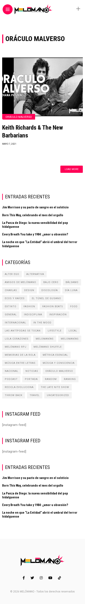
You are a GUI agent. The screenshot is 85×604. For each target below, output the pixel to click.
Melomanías (45, 338)
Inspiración (58, 314)
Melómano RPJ (15, 346)
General (11, 314)
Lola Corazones (17, 338)
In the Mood (42, 322)
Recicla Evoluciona (19, 387)
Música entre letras (20, 363)
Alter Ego (12, 274)
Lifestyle (54, 330)
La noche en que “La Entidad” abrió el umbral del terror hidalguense (39, 244)
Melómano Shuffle (48, 346)
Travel (35, 395)
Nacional (11, 371)
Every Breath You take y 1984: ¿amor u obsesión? (35, 234)
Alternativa (35, 274)
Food (74, 306)
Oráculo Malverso (18, 116)
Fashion (29, 306)
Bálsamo (72, 282)
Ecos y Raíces (15, 298)
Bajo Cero (50, 282)
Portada (31, 379)
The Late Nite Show (55, 387)
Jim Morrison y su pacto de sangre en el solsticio (35, 207)
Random (51, 379)
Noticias (32, 371)
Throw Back (13, 395)
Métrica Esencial (55, 354)
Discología (49, 290)
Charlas (11, 290)
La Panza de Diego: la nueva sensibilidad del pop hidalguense (35, 224)
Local (73, 330)
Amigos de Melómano (20, 282)
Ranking (70, 379)
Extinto (10, 306)
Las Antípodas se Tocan (23, 330)
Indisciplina (33, 314)
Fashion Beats (52, 306)
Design (29, 290)
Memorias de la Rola (20, 354)
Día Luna (71, 290)
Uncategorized (58, 395)
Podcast (11, 379)
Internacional (15, 322)
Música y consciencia (59, 363)
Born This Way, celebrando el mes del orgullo (32, 215)
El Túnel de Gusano (46, 298)
